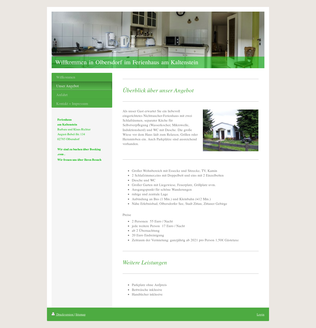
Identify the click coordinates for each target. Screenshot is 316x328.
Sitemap (80, 314)
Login (260, 314)
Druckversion (65, 314)
